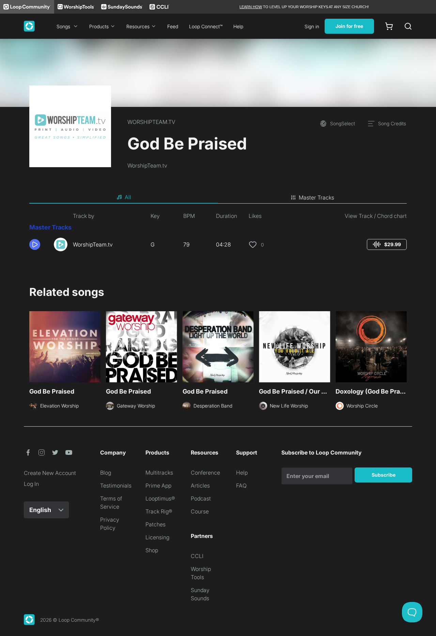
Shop (151, 550)
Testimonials (115, 485)
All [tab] (128, 197)
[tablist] (218, 197)
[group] (387, 244)
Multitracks (159, 472)
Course (200, 511)
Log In (31, 483)
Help (238, 26)
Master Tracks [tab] (316, 197)
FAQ (241, 485)
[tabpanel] (218, 234)
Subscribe (383, 475)
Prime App (158, 485)
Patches (155, 524)
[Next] (402, 347)
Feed (172, 26)
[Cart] (389, 26)
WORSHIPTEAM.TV (151, 121)
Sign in (312, 26)
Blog (105, 472)
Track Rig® (158, 511)
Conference (205, 472)
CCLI (197, 556)
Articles (200, 485)
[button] (38, 244)
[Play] (34, 244)
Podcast (201, 498)
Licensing (157, 537)
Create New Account (50, 473)
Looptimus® (160, 498)
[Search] (408, 26)
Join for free (349, 26)
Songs (63, 26)
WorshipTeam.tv (147, 165)
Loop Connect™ (205, 26)
